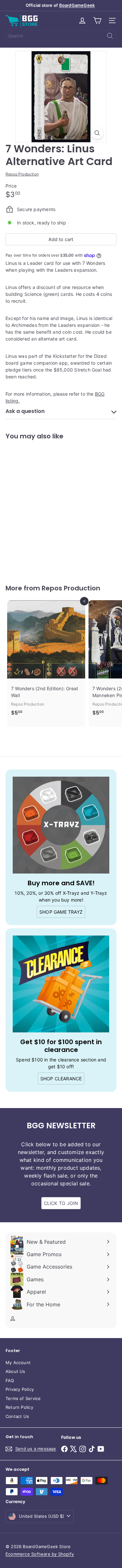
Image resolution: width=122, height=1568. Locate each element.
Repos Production (71, 588)
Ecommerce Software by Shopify (40, 1554)
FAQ (10, 1380)
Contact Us (17, 1416)
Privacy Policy (20, 1389)
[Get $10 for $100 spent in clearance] (61, 984)
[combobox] (61, 35)
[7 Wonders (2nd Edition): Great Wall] (46, 660)
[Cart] (97, 20)
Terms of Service (23, 1398)
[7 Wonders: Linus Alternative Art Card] (46, 508)
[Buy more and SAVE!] (61, 825)
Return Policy (19, 1407)
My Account (18, 1362)
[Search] (109, 35)
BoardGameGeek (77, 5)
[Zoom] (97, 133)
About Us (15, 1371)
